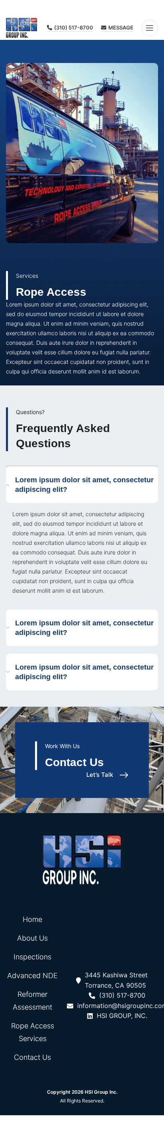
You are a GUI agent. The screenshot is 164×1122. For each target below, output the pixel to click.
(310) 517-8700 (73, 28)
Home (32, 919)
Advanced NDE (32, 975)
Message (120, 28)
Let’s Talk (99, 774)
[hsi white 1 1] (82, 860)
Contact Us (32, 1057)
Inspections (32, 957)
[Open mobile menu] (149, 28)
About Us (32, 938)
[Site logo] (21, 27)
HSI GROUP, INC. (122, 1016)
